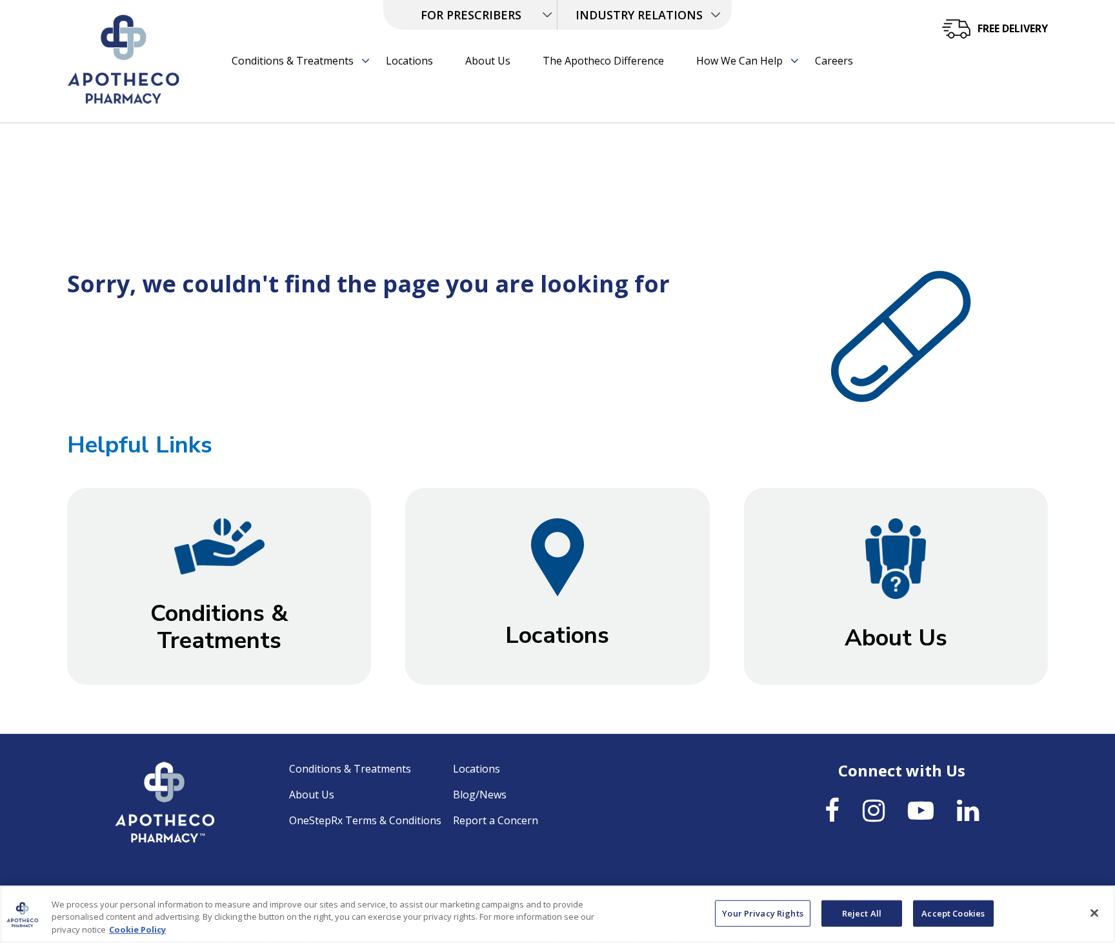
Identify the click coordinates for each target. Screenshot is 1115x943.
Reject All (861, 912)
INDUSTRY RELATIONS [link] (639, 15)
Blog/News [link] (480, 794)
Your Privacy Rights (762, 912)
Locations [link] (409, 61)
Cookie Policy (137, 929)
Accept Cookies (953, 912)
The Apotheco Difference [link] (603, 61)
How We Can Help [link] (739, 61)
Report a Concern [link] (495, 820)
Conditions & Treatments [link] (293, 61)
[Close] (1094, 912)
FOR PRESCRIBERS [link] (471, 15)
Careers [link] (834, 61)
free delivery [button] (1013, 28)
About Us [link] (487, 61)
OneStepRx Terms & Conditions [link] (365, 820)
